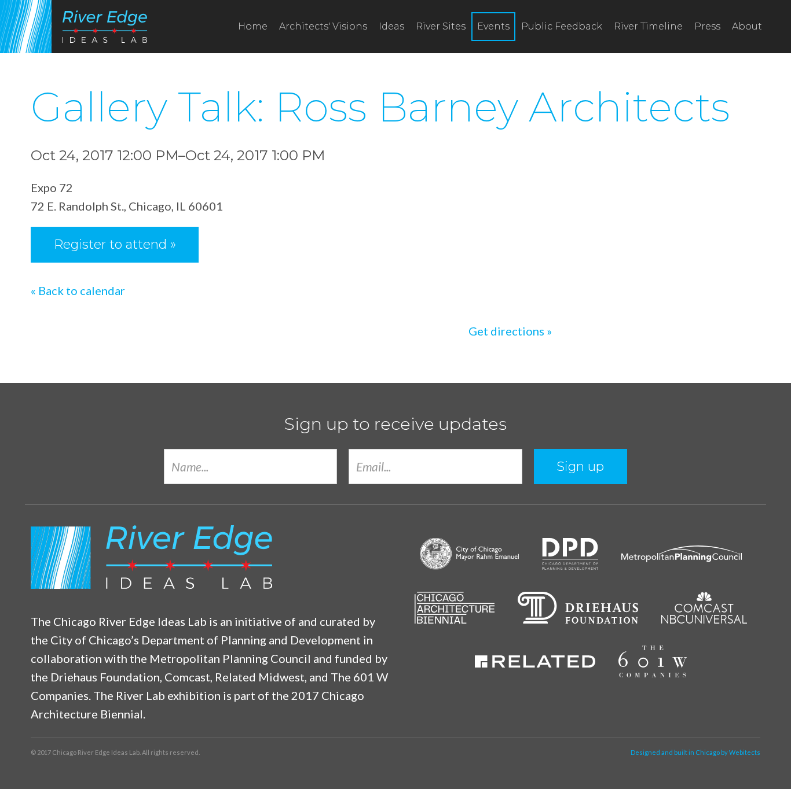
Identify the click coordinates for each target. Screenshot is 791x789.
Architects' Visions (323, 26)
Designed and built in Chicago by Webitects (695, 752)
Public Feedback (561, 26)
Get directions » (510, 331)
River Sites (441, 26)
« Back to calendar (78, 290)
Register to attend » (115, 244)
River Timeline (648, 26)
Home (253, 26)
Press (707, 26)
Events (493, 26)
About (747, 26)
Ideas (391, 26)
